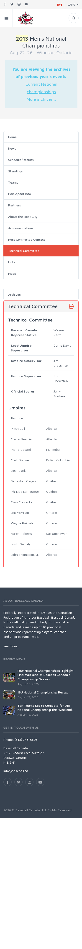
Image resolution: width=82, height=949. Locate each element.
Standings (15, 171)
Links (11, 262)
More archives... (41, 99)
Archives (14, 294)
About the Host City (23, 217)
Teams (13, 182)
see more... (11, 646)
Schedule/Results (21, 160)
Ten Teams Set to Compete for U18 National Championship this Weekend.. (45, 708)
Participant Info (19, 194)
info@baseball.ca (15, 771)
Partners (14, 205)
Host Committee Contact (26, 239)
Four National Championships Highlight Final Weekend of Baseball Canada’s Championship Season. (46, 675)
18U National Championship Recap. (43, 692)
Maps (12, 273)
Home (12, 137)
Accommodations (20, 228)
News (12, 148)
